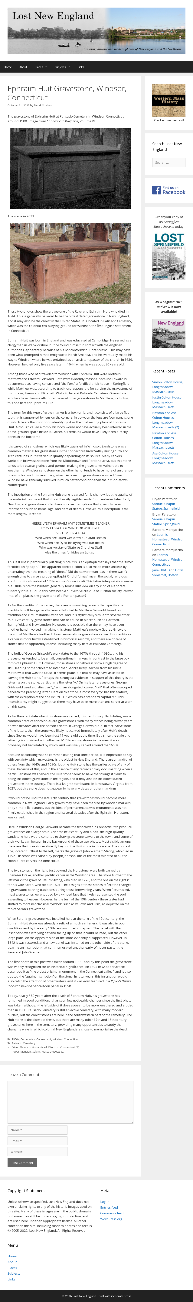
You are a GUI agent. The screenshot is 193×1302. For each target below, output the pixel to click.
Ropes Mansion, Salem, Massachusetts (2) (38, 1051)
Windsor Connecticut (66, 1039)
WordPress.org (111, 1219)
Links (81, 67)
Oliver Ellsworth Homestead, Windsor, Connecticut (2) (45, 1047)
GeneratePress (121, 1296)
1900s (15, 1039)
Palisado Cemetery (23, 1043)
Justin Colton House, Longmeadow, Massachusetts (167, 402)
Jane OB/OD (161, 570)
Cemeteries (28, 1039)
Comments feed (112, 1213)
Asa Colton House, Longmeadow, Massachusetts (165, 458)
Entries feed (109, 1207)
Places (39, 67)
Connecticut (43, 1039)
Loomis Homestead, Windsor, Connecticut (168, 539)
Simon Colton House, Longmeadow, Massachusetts (167, 387)
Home (8, 67)
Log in (104, 1201)
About (23, 67)
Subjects (60, 67)
